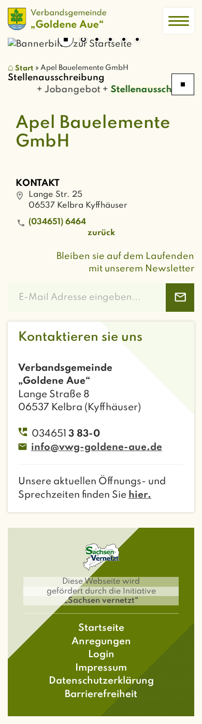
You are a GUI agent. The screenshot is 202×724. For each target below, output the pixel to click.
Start (24, 68)
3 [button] (110, 40)
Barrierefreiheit (101, 694)
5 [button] (137, 40)
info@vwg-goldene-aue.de (96, 447)
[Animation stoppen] (66, 39)
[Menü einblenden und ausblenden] (178, 21)
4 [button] (123, 40)
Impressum (101, 668)
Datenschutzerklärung (101, 681)
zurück (101, 233)
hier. (139, 495)
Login (101, 654)
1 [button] (83, 40)
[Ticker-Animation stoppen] (182, 84)
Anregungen (101, 641)
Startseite (101, 628)
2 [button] (97, 40)
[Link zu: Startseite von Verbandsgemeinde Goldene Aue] (57, 19)
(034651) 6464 (57, 222)
